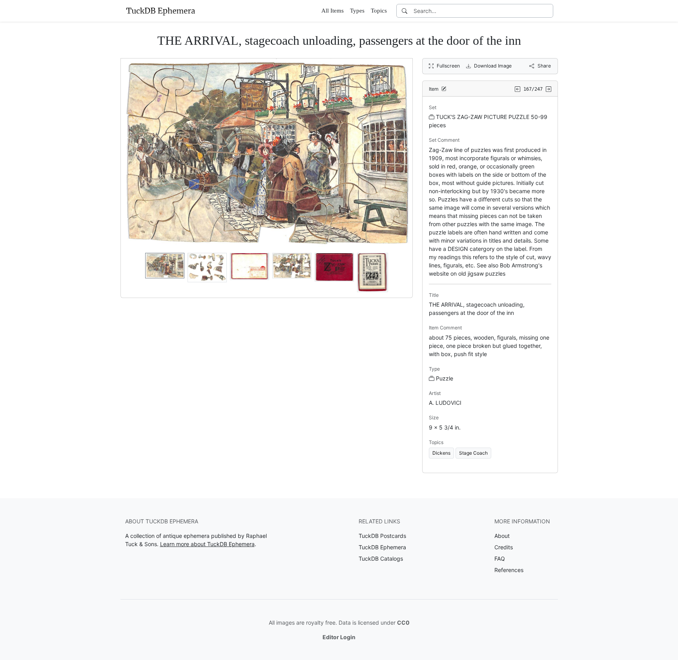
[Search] (404, 10)
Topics (379, 10)
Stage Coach (473, 453)
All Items (332, 10)
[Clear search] (548, 10)
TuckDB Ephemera (382, 547)
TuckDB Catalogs (381, 558)
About (502, 535)
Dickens (441, 453)
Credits (503, 547)
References (508, 570)
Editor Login (339, 637)
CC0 (403, 622)
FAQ (499, 558)
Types (357, 10)
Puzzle (444, 378)
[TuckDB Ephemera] (160, 10)
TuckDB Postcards (382, 535)
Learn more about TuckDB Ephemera (207, 544)
